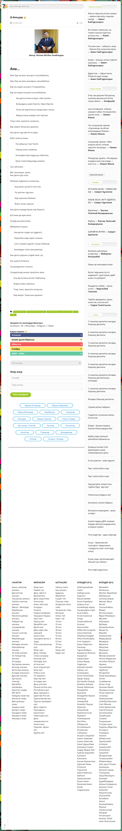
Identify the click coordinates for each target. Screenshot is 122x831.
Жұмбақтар (49, 412)
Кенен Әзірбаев (84, 738)
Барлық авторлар (33, 405)
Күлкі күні (38, 618)
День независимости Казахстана (41, 721)
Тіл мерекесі (39, 675)
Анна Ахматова (84, 633)
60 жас (59, 638)
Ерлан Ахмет (83, 781)
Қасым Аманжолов (86, 761)
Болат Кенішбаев (85, 675)
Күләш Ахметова (85, 741)
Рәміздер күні (40, 661)
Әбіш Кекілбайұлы (85, 638)
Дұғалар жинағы (19, 675)
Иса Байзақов (83, 727)
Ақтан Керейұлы (85, 601)
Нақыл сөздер (68, 419)
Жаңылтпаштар (44, 419)
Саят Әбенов (105, 704)
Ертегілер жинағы (20, 670)
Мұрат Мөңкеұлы (107, 615)
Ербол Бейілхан (84, 772)
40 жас (59, 630)
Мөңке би (103, 630)
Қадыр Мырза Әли (86, 750)
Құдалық (60, 593)
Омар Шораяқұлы (107, 675)
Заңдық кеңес (18, 707)
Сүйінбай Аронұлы (108, 701)
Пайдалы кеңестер (20, 695)
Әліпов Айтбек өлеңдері (36, 312)
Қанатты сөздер (19, 690)
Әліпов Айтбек (19, 312)
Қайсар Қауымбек (85, 752)
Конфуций (109, 101)
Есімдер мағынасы (20, 673)
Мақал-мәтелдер (25, 412)
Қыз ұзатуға (61, 590)
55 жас (59, 635)
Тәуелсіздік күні (41, 715)
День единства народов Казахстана (41, 633)
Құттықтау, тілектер (27, 425)
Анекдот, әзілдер (55, 439)
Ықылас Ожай (105, 818)
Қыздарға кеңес (19, 712)
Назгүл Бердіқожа (107, 658)
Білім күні (38, 670)
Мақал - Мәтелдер (20, 607)
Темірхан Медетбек (108, 727)
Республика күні (41, 690)
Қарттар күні (40, 678)
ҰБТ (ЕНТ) (16, 693)
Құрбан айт (39, 732)
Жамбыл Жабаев (85, 684)
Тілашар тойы (62, 601)
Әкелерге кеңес (19, 715)
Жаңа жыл (38, 587)
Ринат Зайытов (106, 693)
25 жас (59, 624)
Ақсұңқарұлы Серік (86, 610)
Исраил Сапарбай (85, 735)
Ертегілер (25, 432)
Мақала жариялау (60, 405)
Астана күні (39, 664)
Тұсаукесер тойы (63, 610)
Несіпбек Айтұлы (107, 661)
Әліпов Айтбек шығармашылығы (59, 312)
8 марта (37, 610)
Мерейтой (60, 595)
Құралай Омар (84, 764)
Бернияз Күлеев (84, 667)
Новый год (39, 590)
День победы (40, 653)
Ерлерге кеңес (18, 710)
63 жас (59, 641)
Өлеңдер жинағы (20, 644)
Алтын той (60, 615)
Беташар (60, 613)
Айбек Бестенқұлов (86, 630)
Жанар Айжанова (85, 687)
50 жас (59, 633)
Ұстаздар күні (40, 681)
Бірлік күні (38, 627)
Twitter (51, 326)
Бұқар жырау (83, 678)
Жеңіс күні (38, 650)
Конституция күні (42, 667)
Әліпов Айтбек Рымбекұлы (50, 55)
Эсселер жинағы (19, 653)
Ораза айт (60, 650)
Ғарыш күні (39, 621)
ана (75, 312)
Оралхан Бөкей (106, 687)
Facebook (14, 326)
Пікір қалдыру (20, 394)
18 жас (59, 621)
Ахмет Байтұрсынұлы (102, 52)
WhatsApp (30, 326)
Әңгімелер (70, 425)
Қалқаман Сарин (85, 747)
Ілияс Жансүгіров (107, 821)
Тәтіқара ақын (105, 724)
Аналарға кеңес (19, 718)
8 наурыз (38, 607)
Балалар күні (40, 658)
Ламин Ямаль (98, 134)
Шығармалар (66, 432)
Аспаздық (16, 661)
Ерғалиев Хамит (84, 784)
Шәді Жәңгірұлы (106, 775)
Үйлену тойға (62, 587)
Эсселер (33, 439)
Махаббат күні (40, 624)
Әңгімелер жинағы (21, 664)
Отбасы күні (39, 673)
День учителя (40, 684)
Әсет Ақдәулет (84, 641)
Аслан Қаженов (84, 615)
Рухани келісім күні (43, 687)
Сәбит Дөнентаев (107, 707)
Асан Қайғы (82, 613)
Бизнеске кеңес (19, 698)
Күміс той (60, 618)
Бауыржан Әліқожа (86, 653)
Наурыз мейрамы (42, 613)
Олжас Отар (104, 684)
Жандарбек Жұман (86, 695)
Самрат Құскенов (103, 192)
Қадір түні (60, 653)
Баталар (50, 425)
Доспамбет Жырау (86, 681)
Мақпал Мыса (105, 601)
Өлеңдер (18, 17)
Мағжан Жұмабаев (108, 593)
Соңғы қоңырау (41, 655)
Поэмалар (44, 432)
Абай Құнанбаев (85, 587)
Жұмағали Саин (84, 712)
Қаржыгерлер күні (42, 698)
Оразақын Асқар (107, 690)
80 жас (59, 647)
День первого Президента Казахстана (40, 710)
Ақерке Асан (83, 604)
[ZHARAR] (4, 4)
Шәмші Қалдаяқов (108, 784)
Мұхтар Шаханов (107, 655)
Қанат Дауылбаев (85, 744)
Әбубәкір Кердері (85, 635)
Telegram (41, 326)
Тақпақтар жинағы (21, 598)
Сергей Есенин (106, 710)
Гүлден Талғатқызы (101, 305)
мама (13, 315)
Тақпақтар (70, 412)
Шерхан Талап (106, 787)
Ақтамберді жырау (86, 607)
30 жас (59, 627)
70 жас (59, 644)
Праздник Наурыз (42, 615)
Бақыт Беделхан (84, 644)
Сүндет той (61, 598)
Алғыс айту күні (41, 604)
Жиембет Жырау (85, 704)
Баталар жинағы (19, 667)
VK (22, 326)
